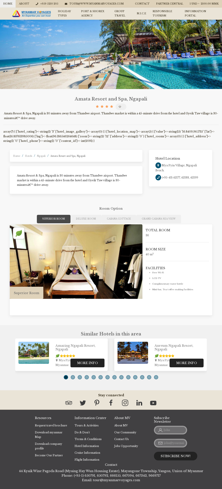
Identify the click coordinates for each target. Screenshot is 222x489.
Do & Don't (82, 432)
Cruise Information (87, 452)
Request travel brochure (51, 425)
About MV (121, 425)
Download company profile (48, 446)
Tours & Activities (87, 425)
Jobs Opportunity (126, 446)
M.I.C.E (141, 13)
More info (87, 363)
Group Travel (119, 13)
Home (7, 3)
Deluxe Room (86, 218)
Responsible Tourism (162, 13)
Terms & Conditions (88, 439)
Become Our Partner (49, 455)
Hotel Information (87, 446)
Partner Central (169, 3)
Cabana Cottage (119, 218)
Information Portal (195, 13)
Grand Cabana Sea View (159, 218)
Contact (142, 3)
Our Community (125, 432)
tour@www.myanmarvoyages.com (96, 3)
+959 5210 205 (49, 3)
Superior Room (53, 218)
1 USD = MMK (204, 3)
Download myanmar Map (48, 435)
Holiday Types (64, 13)
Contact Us (121, 439)
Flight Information (87, 459)
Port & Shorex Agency (92, 13)
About (24, 3)
